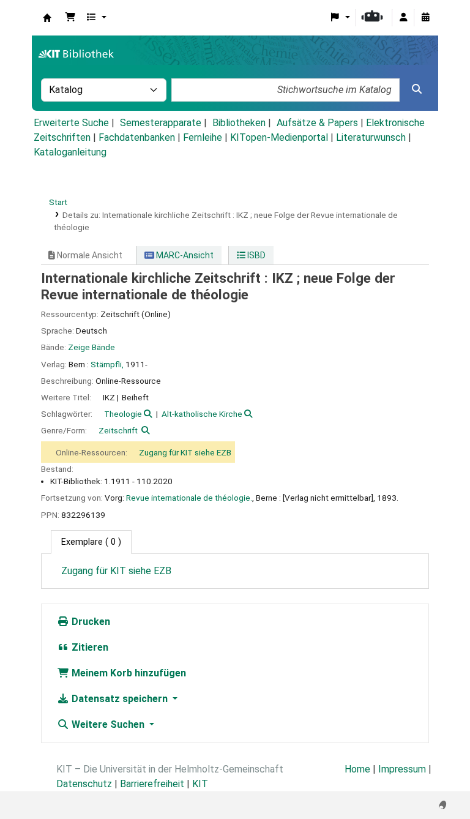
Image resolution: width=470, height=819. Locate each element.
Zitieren (88, 647)
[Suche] (417, 89)
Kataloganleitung (70, 152)
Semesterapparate (160, 123)
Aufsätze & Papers (317, 123)
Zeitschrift (118, 430)
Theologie (123, 414)
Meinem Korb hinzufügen (127, 673)
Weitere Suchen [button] (108, 724)
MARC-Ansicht (184, 255)
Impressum (402, 769)
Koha (47, 17)
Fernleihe (202, 137)
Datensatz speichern (119, 699)
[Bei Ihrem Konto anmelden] (403, 17)
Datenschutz (84, 784)
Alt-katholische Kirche (202, 414)
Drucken (89, 621)
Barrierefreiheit (152, 784)
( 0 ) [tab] (91, 542)
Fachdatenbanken (137, 137)
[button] (70, 17)
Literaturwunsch (371, 137)
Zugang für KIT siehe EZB (185, 452)
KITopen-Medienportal (279, 137)
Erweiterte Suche (71, 123)
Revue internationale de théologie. (189, 498)
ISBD (255, 255)
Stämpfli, (107, 364)
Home (357, 769)
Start (58, 202)
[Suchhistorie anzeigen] (425, 17)
